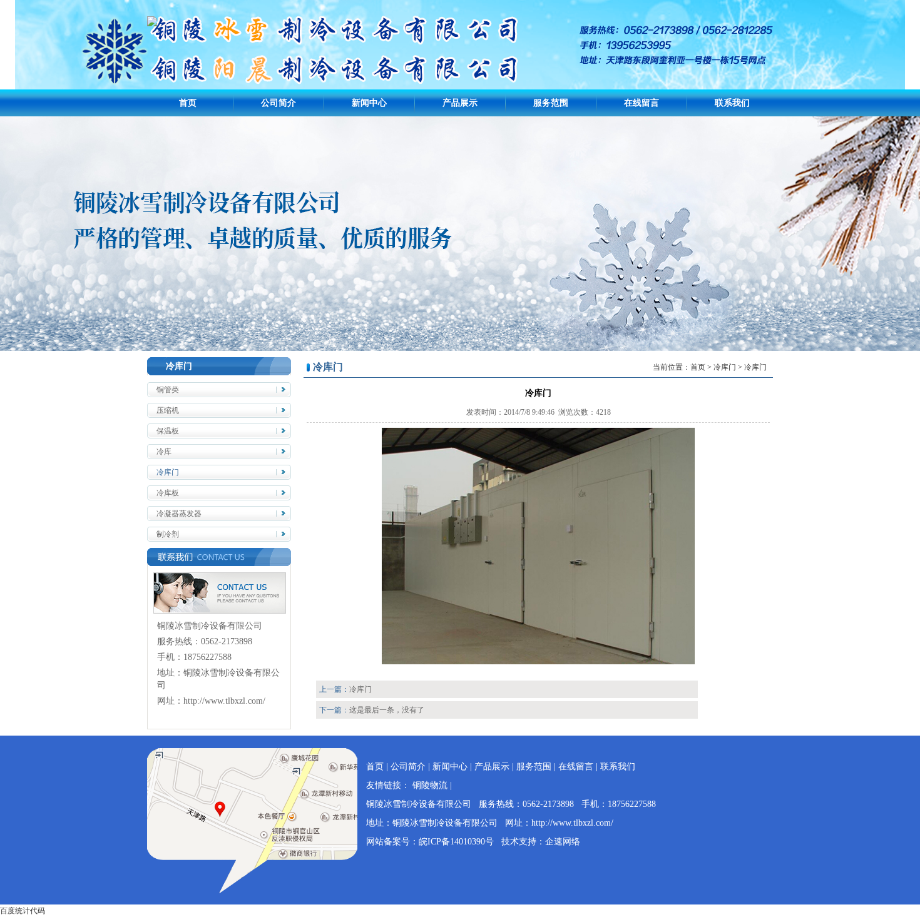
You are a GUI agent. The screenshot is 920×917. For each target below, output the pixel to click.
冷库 (163, 451)
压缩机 (167, 410)
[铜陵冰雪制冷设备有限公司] (152, 23)
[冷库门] (538, 661)
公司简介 (278, 103)
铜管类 (167, 389)
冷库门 (167, 472)
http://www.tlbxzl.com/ (224, 701)
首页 (188, 103)
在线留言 (641, 103)
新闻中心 (369, 103)
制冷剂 (167, 534)
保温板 (167, 431)
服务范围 (550, 103)
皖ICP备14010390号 (456, 841)
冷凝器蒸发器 (179, 513)
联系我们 (732, 103)
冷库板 (167, 493)
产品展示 (460, 103)
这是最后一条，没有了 (386, 710)
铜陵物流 (429, 785)
